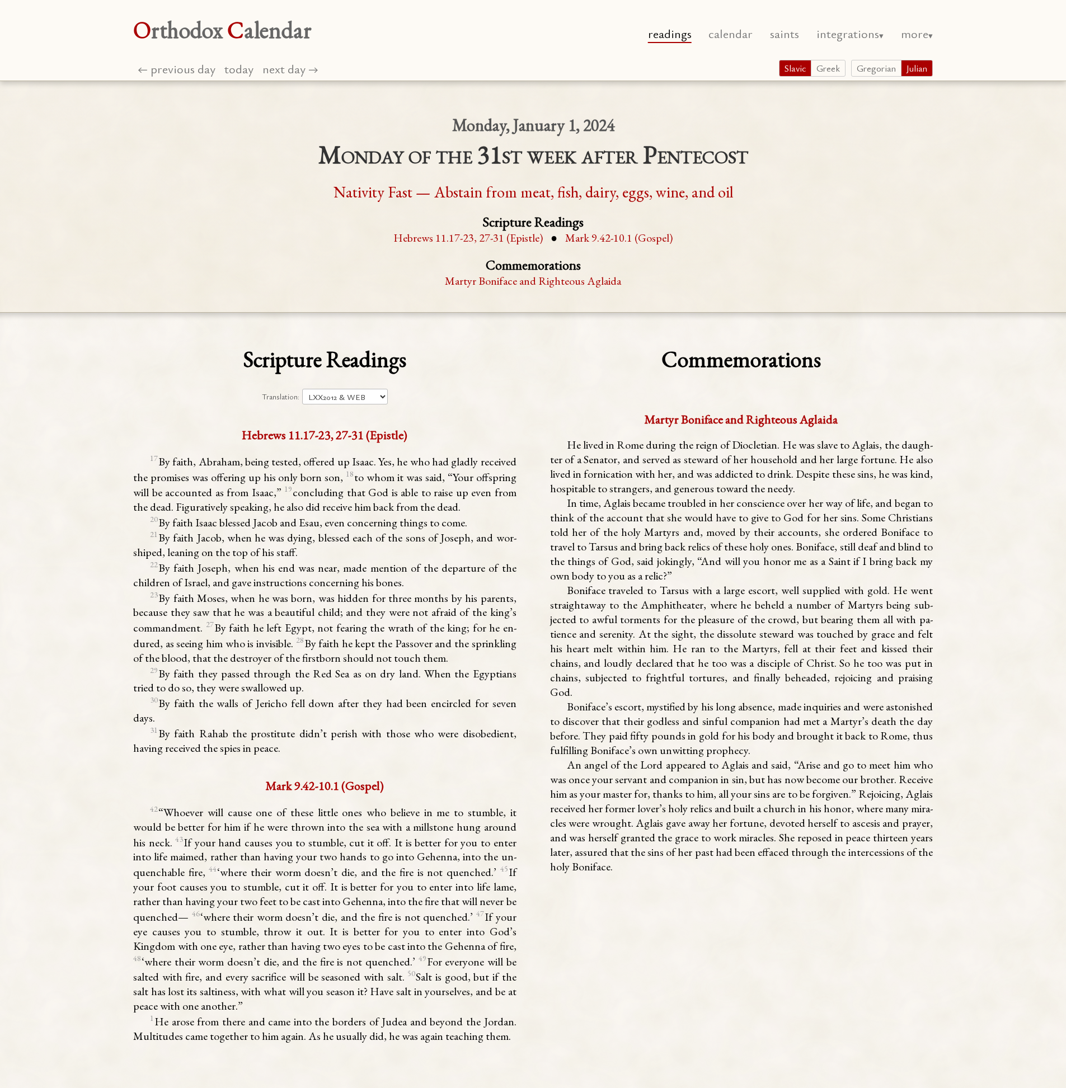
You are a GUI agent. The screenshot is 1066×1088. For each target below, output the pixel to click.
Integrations (847, 33)
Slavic (795, 68)
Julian (917, 68)
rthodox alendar (222, 30)
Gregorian (876, 68)
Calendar (730, 33)
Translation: (280, 397)
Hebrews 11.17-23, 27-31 (468, 237)
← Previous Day (176, 68)
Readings (670, 33)
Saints (784, 33)
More (914, 33)
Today (238, 68)
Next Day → (290, 68)
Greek (828, 68)
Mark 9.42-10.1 (619, 237)
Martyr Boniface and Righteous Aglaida (533, 281)
